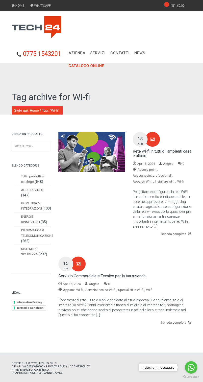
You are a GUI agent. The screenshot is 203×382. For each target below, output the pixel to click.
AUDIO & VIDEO (32, 190)
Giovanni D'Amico (51, 373)
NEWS (139, 53)
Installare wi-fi (165, 181)
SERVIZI (97, 53)
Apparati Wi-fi (142, 181)
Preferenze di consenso (31, 369)
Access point (146, 169)
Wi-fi (180, 181)
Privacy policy (56, 366)
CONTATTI (119, 53)
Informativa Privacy (29, 302)
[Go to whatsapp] (191, 367)
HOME (19, 5)
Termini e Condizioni (30, 308)
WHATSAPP (42, 5)
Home (34, 110)
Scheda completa (174, 234)
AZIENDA (77, 53)
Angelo (168, 164)
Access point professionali (152, 175)
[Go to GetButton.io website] (191, 377)
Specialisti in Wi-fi (130, 290)
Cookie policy (80, 366)
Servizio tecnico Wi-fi (100, 290)
